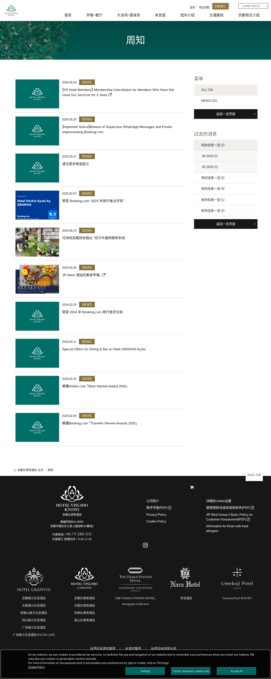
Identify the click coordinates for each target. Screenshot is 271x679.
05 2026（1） (210, 167)
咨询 (192, 7)
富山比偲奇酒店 (84, 620)
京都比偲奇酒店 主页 (30, 470)
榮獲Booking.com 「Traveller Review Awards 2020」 (99, 423)
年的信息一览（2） (213, 145)
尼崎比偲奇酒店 (84, 612)
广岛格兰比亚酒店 (34, 627)
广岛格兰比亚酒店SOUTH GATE (34, 634)
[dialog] (135, 664)
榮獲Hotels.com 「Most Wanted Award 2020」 (95, 386)
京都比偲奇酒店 (84, 598)
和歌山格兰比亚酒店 (33, 612)
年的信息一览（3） (213, 188)
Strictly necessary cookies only (191, 671)
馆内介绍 (187, 15)
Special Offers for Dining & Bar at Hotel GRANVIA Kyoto (104, 349)
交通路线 (216, 15)
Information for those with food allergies (227, 528)
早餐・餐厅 (94, 15)
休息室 (160, 15)
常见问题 (204, 7)
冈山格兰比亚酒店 (34, 620)
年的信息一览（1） (213, 200)
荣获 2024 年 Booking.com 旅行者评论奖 (92, 312)
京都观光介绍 (249, 15)
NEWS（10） (209, 100)
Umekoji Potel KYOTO (237, 598)
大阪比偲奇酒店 (84, 605)
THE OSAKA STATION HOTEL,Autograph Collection (135, 601)
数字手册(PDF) (157, 507)
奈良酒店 (186, 598)
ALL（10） (207, 90)
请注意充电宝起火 (75, 164)
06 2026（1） (210, 156)
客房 (68, 15)
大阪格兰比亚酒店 (34, 605)
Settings (145, 671)
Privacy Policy (156, 514)
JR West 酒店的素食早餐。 (82, 275)
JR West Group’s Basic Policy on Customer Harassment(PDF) (229, 517)
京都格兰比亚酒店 (34, 598)
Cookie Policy (156, 521)
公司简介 (152, 501)
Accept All (236, 671)
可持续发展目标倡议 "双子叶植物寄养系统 (93, 238)
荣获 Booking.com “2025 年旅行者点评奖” (93, 201)
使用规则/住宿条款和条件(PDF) (228, 507)
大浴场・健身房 (128, 15)
